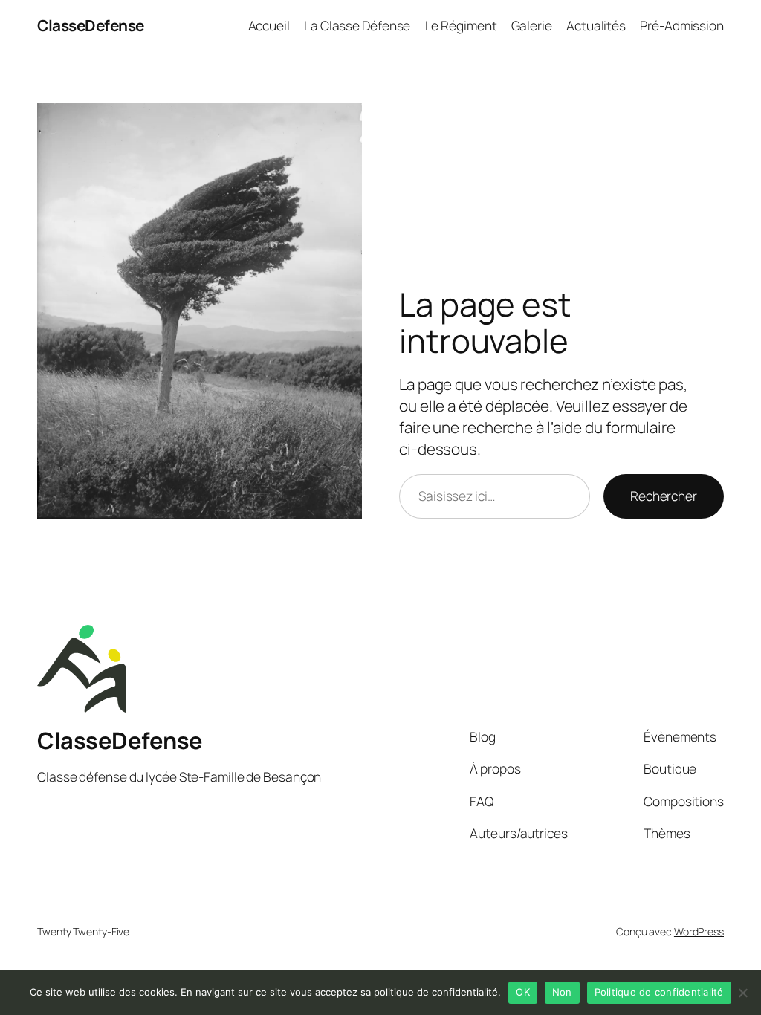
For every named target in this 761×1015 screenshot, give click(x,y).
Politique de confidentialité (659, 992)
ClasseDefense (90, 25)
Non (562, 992)
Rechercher (663, 496)
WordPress (699, 931)
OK (523, 992)
